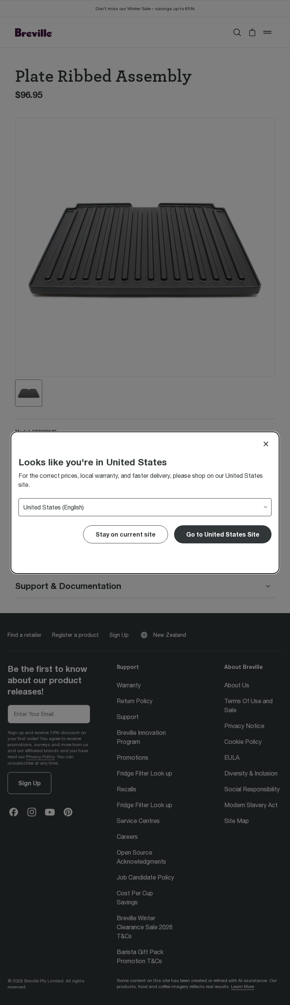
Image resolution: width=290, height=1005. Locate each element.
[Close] (265, 443)
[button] (222, 534)
